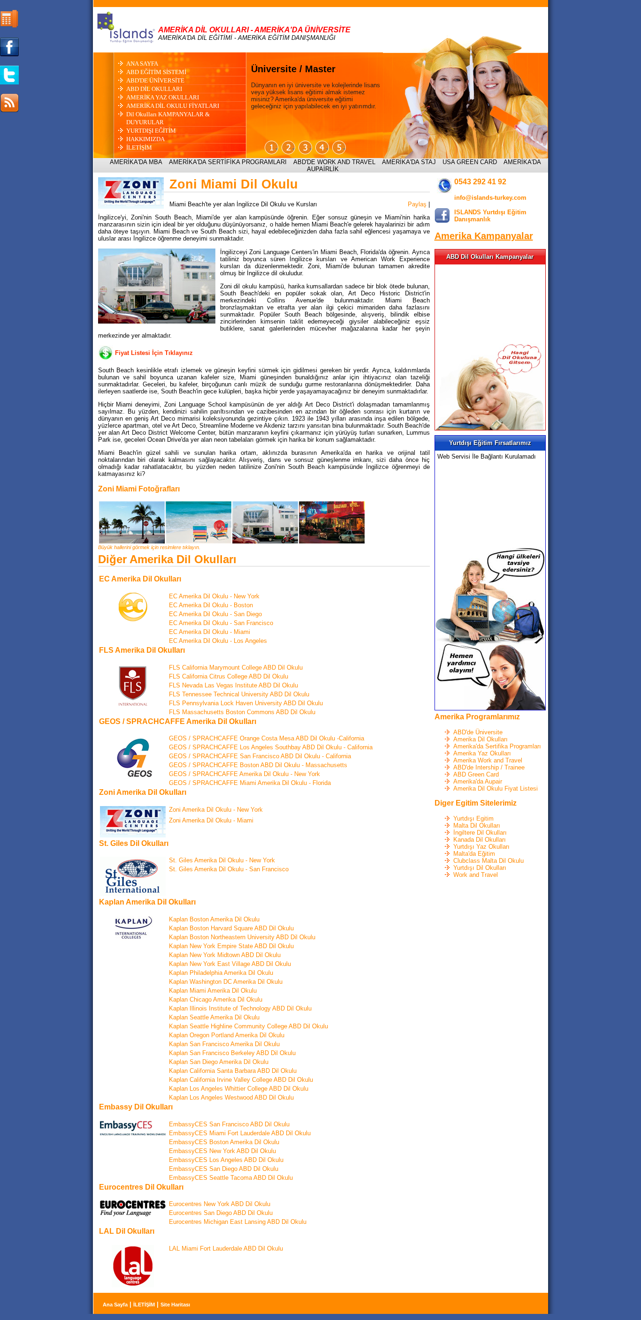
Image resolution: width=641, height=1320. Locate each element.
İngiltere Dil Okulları (480, 832)
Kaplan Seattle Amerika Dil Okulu (214, 1017)
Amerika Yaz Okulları (482, 753)
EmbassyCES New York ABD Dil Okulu (222, 1150)
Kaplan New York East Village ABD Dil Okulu (230, 963)
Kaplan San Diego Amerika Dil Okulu (218, 1061)
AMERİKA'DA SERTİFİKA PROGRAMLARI (228, 162)
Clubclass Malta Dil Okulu (488, 860)
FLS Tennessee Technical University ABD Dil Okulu (239, 694)
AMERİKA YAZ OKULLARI (162, 97)
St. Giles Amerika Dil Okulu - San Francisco (229, 869)
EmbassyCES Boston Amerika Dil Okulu (224, 1142)
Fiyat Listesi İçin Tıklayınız (154, 352)
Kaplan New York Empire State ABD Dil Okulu (231, 946)
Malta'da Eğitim (474, 853)
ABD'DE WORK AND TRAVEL (334, 162)
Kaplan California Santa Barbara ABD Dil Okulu (233, 1070)
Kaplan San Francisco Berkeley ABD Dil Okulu (232, 1052)
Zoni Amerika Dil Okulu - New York (216, 809)
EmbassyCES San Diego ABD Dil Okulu (223, 1168)
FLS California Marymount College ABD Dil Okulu (236, 667)
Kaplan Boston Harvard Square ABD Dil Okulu (231, 928)
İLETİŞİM (139, 147)
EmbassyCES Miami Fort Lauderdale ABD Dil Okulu (240, 1133)
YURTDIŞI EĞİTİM (151, 130)
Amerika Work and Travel (487, 760)
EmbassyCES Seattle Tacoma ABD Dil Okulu (231, 1177)
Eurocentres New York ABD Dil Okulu (219, 1203)
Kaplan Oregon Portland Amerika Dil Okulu (226, 1035)
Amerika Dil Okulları (480, 739)
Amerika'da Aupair (477, 781)
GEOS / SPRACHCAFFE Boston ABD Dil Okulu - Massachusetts (258, 765)
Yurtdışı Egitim (473, 818)
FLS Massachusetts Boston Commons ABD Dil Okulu (242, 712)
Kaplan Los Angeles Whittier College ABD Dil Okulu (238, 1088)
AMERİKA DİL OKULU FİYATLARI (172, 105)
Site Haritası (175, 1304)
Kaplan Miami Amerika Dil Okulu (213, 990)
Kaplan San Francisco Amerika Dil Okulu (224, 1044)
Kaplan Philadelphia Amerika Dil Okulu (221, 972)
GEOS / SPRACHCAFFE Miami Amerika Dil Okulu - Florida (250, 782)
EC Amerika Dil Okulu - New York (214, 596)
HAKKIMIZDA (145, 139)
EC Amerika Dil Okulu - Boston (211, 605)
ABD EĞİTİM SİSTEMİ (156, 71)
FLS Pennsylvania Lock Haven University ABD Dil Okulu (246, 703)
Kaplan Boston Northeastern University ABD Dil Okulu (242, 937)
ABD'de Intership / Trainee (489, 767)
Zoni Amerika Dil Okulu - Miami (211, 820)
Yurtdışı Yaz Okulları (481, 846)
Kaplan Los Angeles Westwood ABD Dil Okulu (231, 1097)
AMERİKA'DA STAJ (409, 162)
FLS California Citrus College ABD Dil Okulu (228, 676)
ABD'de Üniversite (478, 732)
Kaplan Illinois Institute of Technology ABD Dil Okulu (240, 1008)
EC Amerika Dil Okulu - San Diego (215, 614)
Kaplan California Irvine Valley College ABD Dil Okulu (241, 1079)
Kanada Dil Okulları (479, 839)
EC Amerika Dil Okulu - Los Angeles (218, 640)
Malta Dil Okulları (476, 825)
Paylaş (417, 204)
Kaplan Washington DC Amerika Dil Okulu (225, 981)
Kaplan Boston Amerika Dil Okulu (214, 919)
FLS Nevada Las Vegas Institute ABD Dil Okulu (233, 685)
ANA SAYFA (142, 63)
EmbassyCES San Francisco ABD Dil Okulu (229, 1124)
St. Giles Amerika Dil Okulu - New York (222, 860)
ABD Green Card (476, 774)
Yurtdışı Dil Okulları (479, 867)
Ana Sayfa (115, 1304)
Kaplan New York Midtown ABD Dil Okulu (225, 954)
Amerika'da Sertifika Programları (497, 746)
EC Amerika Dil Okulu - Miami (209, 631)
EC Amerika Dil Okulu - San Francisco (221, 622)
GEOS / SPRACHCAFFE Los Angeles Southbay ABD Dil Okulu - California (271, 747)
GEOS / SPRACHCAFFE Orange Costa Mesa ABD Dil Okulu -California (266, 738)
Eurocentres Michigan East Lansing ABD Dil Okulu (237, 1221)
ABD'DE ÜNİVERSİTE (155, 80)
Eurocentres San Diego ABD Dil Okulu (221, 1212)
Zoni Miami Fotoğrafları (139, 489)
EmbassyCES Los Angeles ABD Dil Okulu (226, 1159)
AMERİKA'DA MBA (136, 162)
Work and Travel (475, 874)
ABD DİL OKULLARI (154, 88)
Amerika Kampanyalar (484, 236)
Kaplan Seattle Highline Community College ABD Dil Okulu (248, 1026)
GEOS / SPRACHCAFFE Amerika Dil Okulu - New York (244, 773)
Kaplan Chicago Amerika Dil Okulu (215, 999)
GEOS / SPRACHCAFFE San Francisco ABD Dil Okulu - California (260, 756)
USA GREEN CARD (470, 162)
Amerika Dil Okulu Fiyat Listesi (495, 788)
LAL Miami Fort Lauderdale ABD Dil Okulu (226, 1248)
